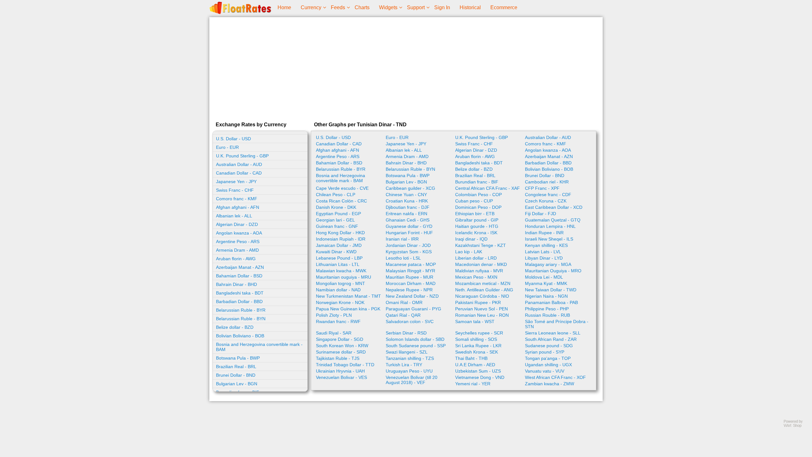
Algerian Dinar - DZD (237, 224)
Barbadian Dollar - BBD (239, 301)
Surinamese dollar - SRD (341, 351)
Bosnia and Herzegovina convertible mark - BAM (259, 347)
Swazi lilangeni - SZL (407, 351)
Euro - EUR (227, 147)
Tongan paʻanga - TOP (548, 358)
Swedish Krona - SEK (476, 351)
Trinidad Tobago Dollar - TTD (345, 364)
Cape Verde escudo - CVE (342, 188)
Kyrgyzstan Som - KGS (409, 251)
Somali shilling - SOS (476, 339)
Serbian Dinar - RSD (406, 332)
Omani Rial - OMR (404, 302)
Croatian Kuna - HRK (407, 200)
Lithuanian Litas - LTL (337, 264)
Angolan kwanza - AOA (239, 232)
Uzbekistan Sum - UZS (478, 371)
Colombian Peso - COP (478, 194)
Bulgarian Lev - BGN (236, 383)
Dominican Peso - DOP (478, 207)
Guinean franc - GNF (337, 226)
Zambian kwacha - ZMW (549, 383)
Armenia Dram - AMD (237, 250)
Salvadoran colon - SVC (410, 321)
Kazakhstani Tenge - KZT (480, 245)
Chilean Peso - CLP (335, 194)
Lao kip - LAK (468, 251)
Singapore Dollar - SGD (339, 339)
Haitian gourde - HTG (476, 226)
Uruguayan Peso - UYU (409, 371)
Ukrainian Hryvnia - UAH (340, 371)
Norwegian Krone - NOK (340, 302)
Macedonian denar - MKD (481, 264)
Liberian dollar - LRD (476, 258)
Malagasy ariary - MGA (548, 264)
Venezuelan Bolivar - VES (341, 377)
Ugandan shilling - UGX (548, 364)
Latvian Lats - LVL (543, 251)
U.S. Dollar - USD (233, 138)
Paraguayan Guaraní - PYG (413, 308)
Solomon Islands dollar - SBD (415, 339)
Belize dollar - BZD (234, 327)
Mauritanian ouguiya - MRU (343, 277)
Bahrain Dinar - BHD (236, 284)
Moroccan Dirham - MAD (410, 283)
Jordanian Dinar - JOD (408, 245)
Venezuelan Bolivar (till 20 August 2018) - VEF (411, 380)
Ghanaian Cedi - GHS (407, 219)
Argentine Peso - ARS (237, 241)
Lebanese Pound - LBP (339, 258)
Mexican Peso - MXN (476, 277)
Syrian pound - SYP (544, 351)
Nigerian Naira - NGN (546, 296)
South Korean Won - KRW (342, 345)
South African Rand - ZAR (551, 339)
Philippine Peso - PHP (547, 308)
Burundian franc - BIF (476, 181)
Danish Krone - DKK (336, 207)
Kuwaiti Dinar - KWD (336, 251)
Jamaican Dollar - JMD (339, 245)
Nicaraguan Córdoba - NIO (482, 296)
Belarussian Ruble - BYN (240, 318)
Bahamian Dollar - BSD (239, 275)
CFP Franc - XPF (542, 188)
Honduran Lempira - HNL (550, 226)
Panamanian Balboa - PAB (551, 302)
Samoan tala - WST (474, 321)
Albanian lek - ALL (234, 215)
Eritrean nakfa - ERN (406, 213)
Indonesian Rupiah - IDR (340, 239)
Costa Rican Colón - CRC (341, 200)
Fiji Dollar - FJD (540, 213)
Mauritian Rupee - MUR (409, 277)
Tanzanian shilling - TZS (410, 358)
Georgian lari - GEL (335, 219)
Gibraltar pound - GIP (476, 219)
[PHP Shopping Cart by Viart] (796, 426)
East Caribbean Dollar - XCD (553, 207)
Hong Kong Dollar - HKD (340, 232)
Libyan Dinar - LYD (544, 258)
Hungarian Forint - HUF (409, 232)
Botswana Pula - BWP (238, 358)
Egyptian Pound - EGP (338, 213)
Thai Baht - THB (471, 358)
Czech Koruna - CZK (545, 200)
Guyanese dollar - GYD (409, 226)
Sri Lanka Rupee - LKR (478, 345)
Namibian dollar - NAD (338, 289)
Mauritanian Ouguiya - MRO (553, 270)
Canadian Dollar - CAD (239, 173)
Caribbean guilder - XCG (410, 188)
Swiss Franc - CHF (235, 190)
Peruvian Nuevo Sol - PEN (481, 308)
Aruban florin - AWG (236, 258)
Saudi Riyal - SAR (333, 332)
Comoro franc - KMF (236, 198)
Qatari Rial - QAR (403, 315)
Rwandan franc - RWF (338, 321)
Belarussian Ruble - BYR (240, 310)
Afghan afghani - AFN (237, 207)
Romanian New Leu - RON (482, 315)
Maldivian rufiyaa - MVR (479, 270)
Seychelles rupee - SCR (479, 332)
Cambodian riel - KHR (547, 181)
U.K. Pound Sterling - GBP (242, 155)
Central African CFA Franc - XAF (487, 188)
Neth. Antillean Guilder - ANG (484, 289)
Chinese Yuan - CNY (406, 194)
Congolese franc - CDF (548, 194)
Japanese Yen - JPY (236, 181)
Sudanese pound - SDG (549, 345)
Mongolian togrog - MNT (340, 283)
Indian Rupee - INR (544, 232)
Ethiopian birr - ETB (474, 213)
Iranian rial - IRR (402, 239)
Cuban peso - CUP (474, 200)
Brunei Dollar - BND (235, 375)
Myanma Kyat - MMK (546, 283)
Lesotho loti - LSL (403, 258)
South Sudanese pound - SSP (416, 345)
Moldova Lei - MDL (544, 277)
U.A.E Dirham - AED (475, 364)
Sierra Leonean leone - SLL (552, 332)
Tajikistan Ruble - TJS (337, 358)
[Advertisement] (406, 67)
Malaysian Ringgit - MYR (410, 270)
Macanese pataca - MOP (411, 264)
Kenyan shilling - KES (546, 245)
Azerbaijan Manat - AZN (240, 267)
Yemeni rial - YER (472, 383)
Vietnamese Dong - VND (479, 377)
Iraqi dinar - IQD (471, 239)
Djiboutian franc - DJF (407, 207)
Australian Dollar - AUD (239, 164)
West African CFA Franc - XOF (555, 377)
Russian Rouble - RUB (547, 315)
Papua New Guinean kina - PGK (348, 308)
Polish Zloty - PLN (334, 315)
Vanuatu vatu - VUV (544, 371)
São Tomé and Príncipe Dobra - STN (556, 324)
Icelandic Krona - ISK (476, 232)
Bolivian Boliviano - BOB (240, 335)
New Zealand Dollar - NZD (412, 296)
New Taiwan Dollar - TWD (550, 289)
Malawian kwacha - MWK (341, 270)
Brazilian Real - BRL (236, 366)
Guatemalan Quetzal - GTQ (552, 219)
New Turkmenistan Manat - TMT (348, 296)
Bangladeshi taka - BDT (240, 292)
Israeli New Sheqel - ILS (549, 239)
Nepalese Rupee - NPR (409, 289)
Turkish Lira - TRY (404, 364)
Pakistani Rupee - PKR (478, 302)
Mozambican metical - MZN (482, 283)
